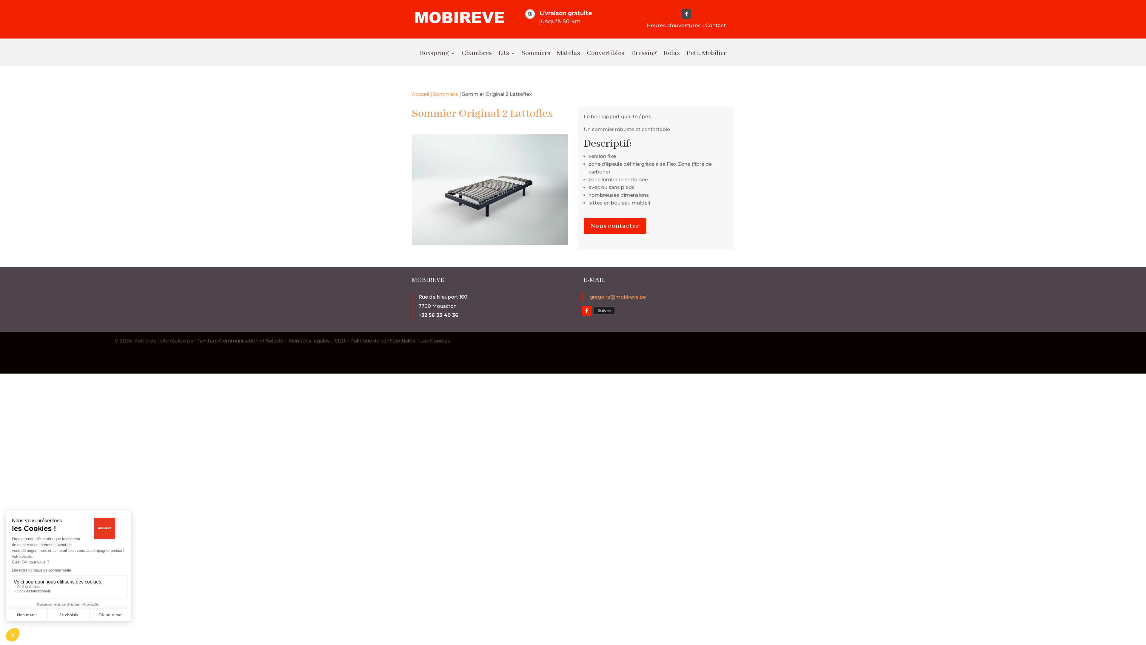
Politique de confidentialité (382, 341)
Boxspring (434, 53)
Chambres (477, 53)
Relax (671, 53)
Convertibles (605, 53)
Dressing (644, 53)
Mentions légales (309, 341)
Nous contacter (615, 226)
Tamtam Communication (227, 341)
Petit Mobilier (706, 53)
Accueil (420, 94)
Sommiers (536, 53)
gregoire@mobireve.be (618, 297)
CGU (340, 341)
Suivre (604, 310)
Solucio (275, 341)
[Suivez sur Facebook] (686, 14)
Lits (503, 53)
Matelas (568, 53)
